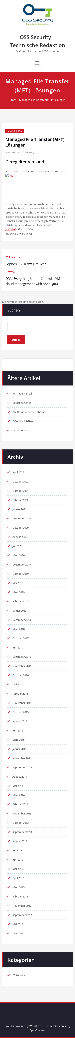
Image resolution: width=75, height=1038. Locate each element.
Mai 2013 (17, 869)
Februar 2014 (20, 804)
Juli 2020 (17, 546)
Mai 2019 (17, 583)
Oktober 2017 (20, 638)
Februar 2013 (20, 896)
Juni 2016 (10, 229)
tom (13, 152)
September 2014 (22, 767)
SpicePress (60, 1026)
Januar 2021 (19, 509)
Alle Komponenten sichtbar (28, 412)
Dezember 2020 (21, 518)
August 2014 (19, 776)
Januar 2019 (19, 610)
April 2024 (18, 472)
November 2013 (21, 813)
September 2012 (22, 915)
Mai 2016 (17, 684)
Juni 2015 (17, 730)
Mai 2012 (17, 924)
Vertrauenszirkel (22, 393)
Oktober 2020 (20, 527)
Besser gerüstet (21, 403)
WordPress (35, 1026)
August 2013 (19, 841)
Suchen (13, 310)
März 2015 (18, 740)
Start (13, 100)
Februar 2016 (20, 693)
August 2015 (19, 721)
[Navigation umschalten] (37, 63)
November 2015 (21, 703)
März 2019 (18, 592)
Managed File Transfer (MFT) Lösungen (42, 100)
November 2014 (21, 758)
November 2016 (21, 666)
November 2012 (21, 905)
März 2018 (18, 629)
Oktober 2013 (20, 823)
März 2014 (18, 795)
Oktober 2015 (20, 712)
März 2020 (18, 555)
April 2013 (18, 878)
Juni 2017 (17, 647)
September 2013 (22, 832)
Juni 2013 (17, 859)
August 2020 (19, 537)
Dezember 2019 (21, 564)
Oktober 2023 (20, 481)
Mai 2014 (17, 786)
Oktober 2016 (20, 675)
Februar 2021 (20, 500)
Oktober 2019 (20, 574)
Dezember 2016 (21, 657)
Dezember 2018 (21, 620)
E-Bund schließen (22, 421)
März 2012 (18, 933)
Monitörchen (20, 430)
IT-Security (27, 152)
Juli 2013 (17, 850)
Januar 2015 (19, 749)
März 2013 (18, 887)
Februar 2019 (20, 601)
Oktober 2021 (20, 491)
